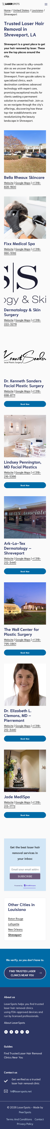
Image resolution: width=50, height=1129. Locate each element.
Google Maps (22, 182)
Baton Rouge (15, 918)
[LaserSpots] (10, 4)
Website (8, 182)
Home (7, 10)
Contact (39, 1119)
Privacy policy (25, 1123)
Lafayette (13, 924)
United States (21, 10)
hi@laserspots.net (21, 1091)
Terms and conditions (19, 1119)
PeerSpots (25, 1112)
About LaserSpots (14, 1022)
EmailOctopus (31, 885)
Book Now (25, 404)
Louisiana (37, 10)
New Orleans (15, 929)
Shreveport (14, 934)
